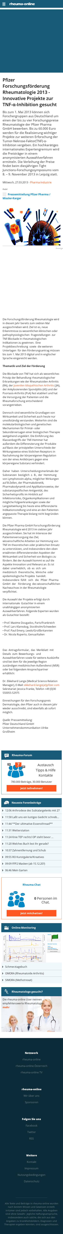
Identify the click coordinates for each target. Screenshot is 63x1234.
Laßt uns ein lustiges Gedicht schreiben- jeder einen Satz (33, 817)
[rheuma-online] (22, 4)
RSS (31, 1138)
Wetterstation (17, 830)
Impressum (31, 1168)
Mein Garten (16, 870)
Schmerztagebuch (16, 966)
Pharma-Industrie (41, 182)
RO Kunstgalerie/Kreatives (24, 857)
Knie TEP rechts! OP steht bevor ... (29, 837)
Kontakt (31, 1162)
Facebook (31, 1125)
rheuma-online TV (31, 1072)
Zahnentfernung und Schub (25, 850)
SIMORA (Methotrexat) (18, 980)
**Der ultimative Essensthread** (29, 824)
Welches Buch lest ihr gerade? (27, 843)
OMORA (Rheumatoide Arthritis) (24, 973)
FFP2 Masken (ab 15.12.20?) (25, 863)
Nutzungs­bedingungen (31, 1175)
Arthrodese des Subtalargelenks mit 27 (32, 810)
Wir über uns (31, 1096)
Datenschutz (31, 1181)
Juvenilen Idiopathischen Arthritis (34, 385)
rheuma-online (31, 1059)
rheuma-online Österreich (31, 1066)
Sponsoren (31, 1102)
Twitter (31, 1132)
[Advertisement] (31, 41)
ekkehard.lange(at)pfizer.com (41, 685)
